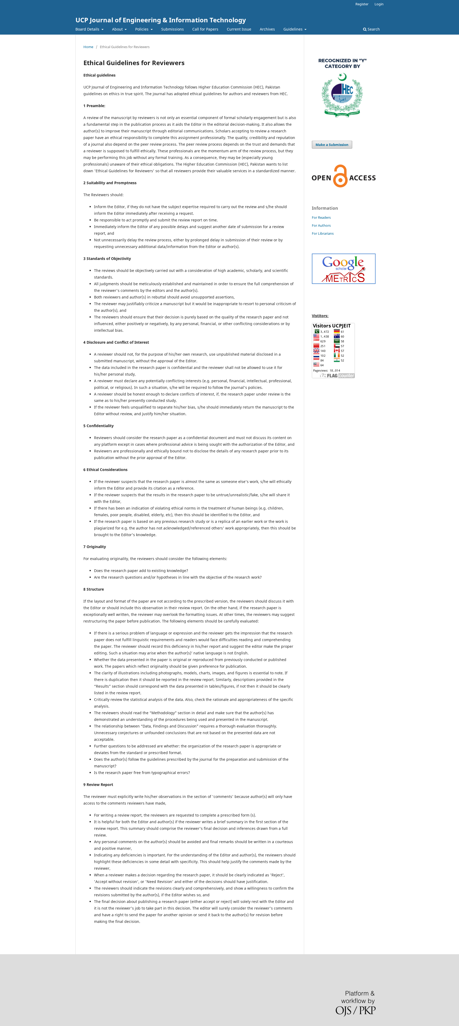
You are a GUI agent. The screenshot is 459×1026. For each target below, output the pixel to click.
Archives (267, 29)
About (118, 29)
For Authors (321, 225)
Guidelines (293, 29)
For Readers (321, 217)
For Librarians (323, 233)
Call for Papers (205, 29)
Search (373, 29)
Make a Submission (332, 144)
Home (88, 46)
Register (361, 4)
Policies (142, 29)
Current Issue (239, 29)
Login (379, 4)
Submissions (172, 29)
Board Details (87, 29)
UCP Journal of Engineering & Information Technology (160, 19)
